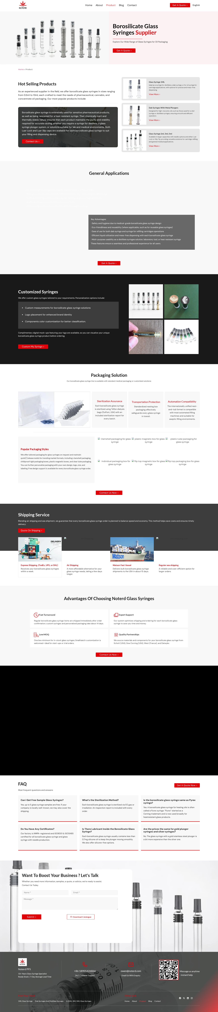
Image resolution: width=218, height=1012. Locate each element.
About (99, 5)
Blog (121, 5)
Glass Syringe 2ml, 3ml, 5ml (160, 134)
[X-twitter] (184, 998)
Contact (132, 5)
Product (111, 5)
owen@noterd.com (131, 970)
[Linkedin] (188, 998)
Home (88, 5)
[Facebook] (180, 998)
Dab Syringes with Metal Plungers (163, 108)
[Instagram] (192, 998)
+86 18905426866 (85, 970)
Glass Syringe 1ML (157, 82)
